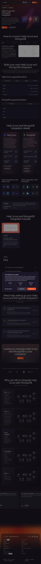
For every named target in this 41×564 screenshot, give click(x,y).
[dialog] (20, 282)
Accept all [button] (31, 288)
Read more (25, 280)
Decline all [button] (21, 288)
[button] (8, 288)
